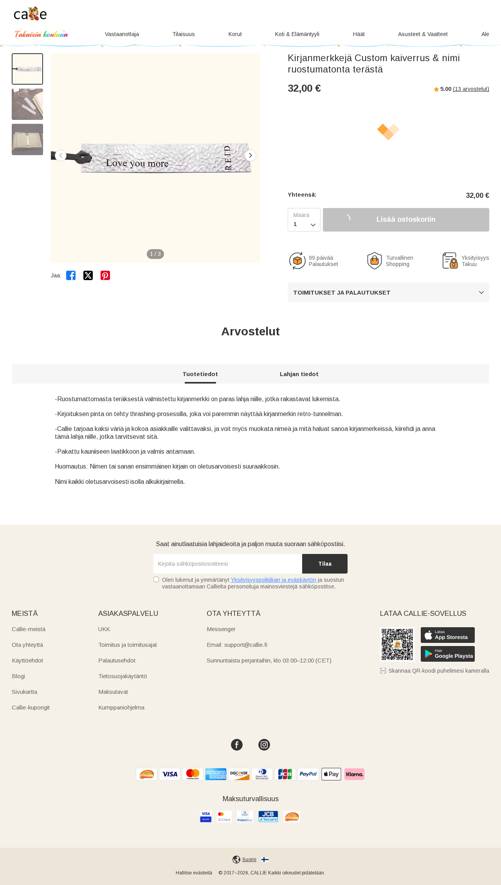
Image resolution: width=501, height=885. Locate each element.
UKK (104, 629)
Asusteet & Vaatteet (423, 34)
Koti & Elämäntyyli (297, 34)
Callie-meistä (28, 629)
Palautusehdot (116, 660)
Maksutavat (113, 691)
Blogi (18, 676)
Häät (359, 34)
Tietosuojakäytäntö (122, 676)
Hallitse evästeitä (194, 873)
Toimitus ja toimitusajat (127, 644)
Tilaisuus (183, 34)
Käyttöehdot (27, 660)
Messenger (221, 629)
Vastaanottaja (122, 34)
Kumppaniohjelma (121, 707)
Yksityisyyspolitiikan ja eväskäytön (273, 580)
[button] (250, 155)
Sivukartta (24, 691)
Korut (235, 34)
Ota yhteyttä (27, 644)
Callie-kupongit (31, 707)
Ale (485, 34)
